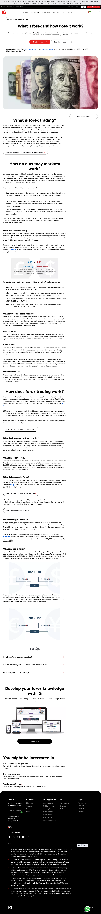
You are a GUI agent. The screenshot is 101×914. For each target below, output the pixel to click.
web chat (18, 805)
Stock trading (46, 12)
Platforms (56, 12)
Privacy (81, 808)
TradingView (47, 809)
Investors (29, 809)
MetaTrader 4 (48, 814)
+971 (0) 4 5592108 (30, 49)
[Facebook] (18, 837)
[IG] (4, 12)
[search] (99, 12)
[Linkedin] (9, 837)
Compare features (49, 820)
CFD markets (35, 12)
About (70, 12)
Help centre (64, 803)
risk (41, 854)
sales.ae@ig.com (47, 49)
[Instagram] (28, 837)
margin (12, 485)
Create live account (93, 6)
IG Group (29, 803)
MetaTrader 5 (48, 812)
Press (28, 812)
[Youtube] (23, 837)
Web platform (48, 803)
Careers (29, 806)
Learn (63, 12)
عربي (93, 12)
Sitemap (63, 806)
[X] (14, 837)
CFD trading (24, 12)
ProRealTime (47, 817)
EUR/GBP (6, 536)
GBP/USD (13, 249)
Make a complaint (66, 809)
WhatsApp (11, 810)
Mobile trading (48, 806)
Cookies (81, 811)
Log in (83, 6)
